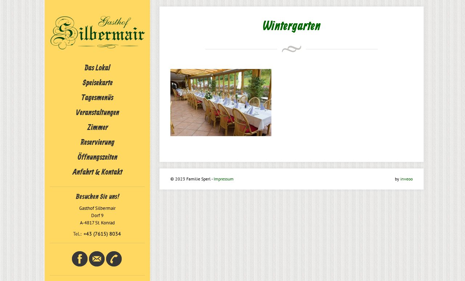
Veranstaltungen (97, 113)
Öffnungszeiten (97, 157)
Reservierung (97, 143)
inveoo (406, 179)
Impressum (224, 179)
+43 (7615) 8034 (102, 234)
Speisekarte (97, 83)
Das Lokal (97, 68)
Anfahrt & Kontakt (97, 172)
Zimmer (97, 128)
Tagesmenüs (97, 98)
